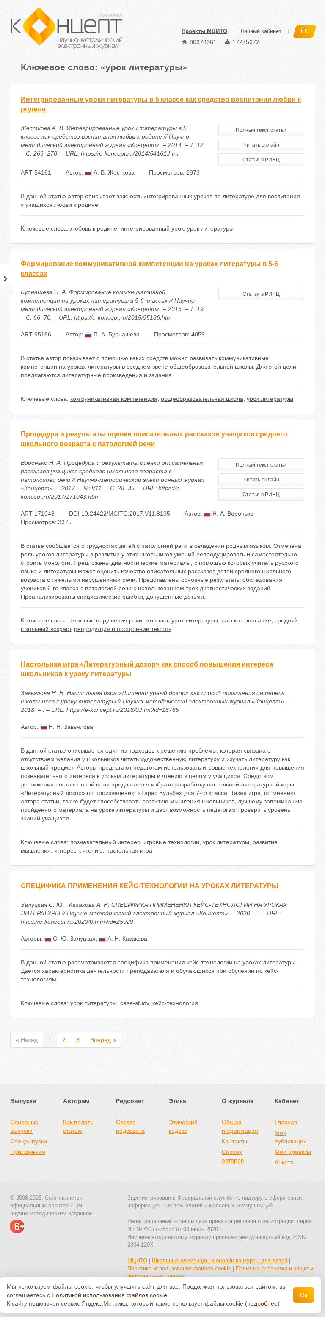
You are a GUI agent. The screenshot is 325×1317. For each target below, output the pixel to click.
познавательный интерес (105, 842)
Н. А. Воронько (232, 513)
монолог (157, 620)
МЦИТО (137, 1260)
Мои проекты (293, 1151)
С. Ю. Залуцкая (73, 938)
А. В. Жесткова (113, 172)
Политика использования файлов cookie (179, 1268)
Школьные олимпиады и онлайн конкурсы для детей (219, 1260)
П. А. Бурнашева (116, 334)
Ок (303, 1295)
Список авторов (233, 1156)
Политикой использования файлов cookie (109, 1295)
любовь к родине (93, 228)
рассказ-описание (246, 620)
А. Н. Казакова (126, 938)
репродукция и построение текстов (122, 628)
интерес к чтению (78, 850)
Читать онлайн (261, 145)
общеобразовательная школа (202, 398)
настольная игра (129, 850)
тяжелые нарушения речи (106, 620)
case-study (134, 1003)
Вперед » (103, 1039)
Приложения (27, 1151)
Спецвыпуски (28, 1141)
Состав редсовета (130, 1126)
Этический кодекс (183, 1126)
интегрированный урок (152, 228)
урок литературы (210, 228)
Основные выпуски (24, 1126)
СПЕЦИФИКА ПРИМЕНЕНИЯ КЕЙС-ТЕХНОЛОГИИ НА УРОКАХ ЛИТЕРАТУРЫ (149, 885)
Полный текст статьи (261, 130)
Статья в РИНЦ (261, 160)
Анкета (284, 1162)
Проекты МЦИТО (204, 31)
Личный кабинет (260, 31)
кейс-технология (175, 1003)
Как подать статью (78, 1126)
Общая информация (240, 1126)
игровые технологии (171, 842)
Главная (286, 1122)
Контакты (234, 1141)
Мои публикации (291, 1137)
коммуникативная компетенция (113, 398)
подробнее (262, 1303)
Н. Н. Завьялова (70, 726)
